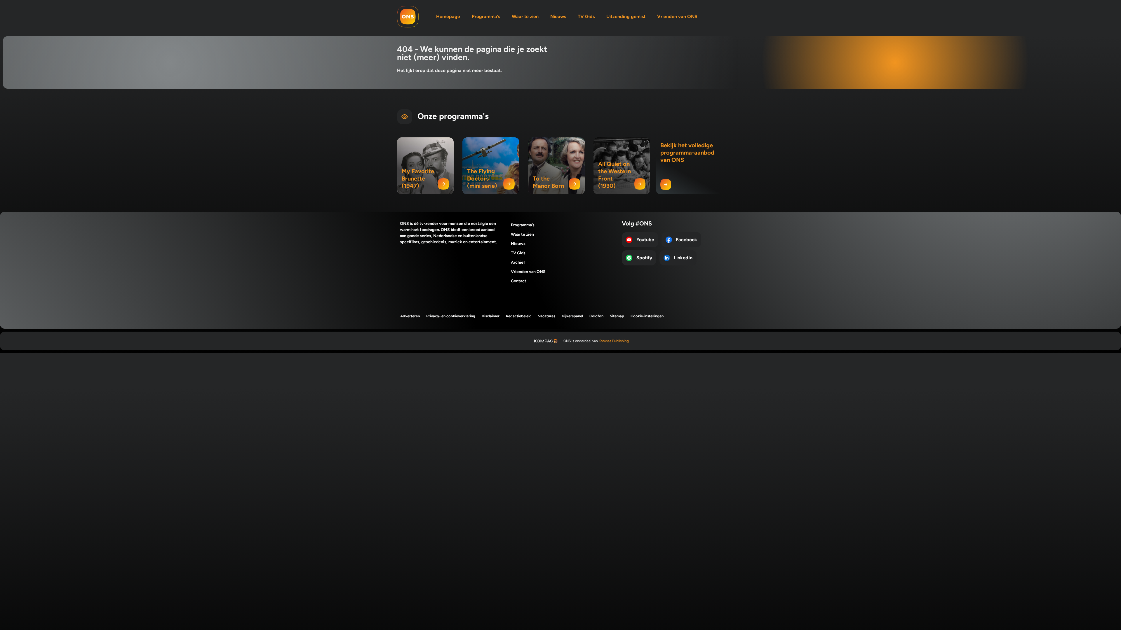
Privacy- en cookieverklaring (450, 316)
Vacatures (546, 316)
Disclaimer (490, 316)
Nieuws (558, 16)
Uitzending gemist (625, 16)
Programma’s (486, 16)
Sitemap (617, 316)
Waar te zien (525, 16)
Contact (518, 281)
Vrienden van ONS (677, 16)
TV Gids (586, 16)
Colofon (596, 316)
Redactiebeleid (519, 316)
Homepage (448, 16)
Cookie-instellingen (647, 316)
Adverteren (410, 316)
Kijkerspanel (572, 316)
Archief (518, 262)
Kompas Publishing (614, 341)
